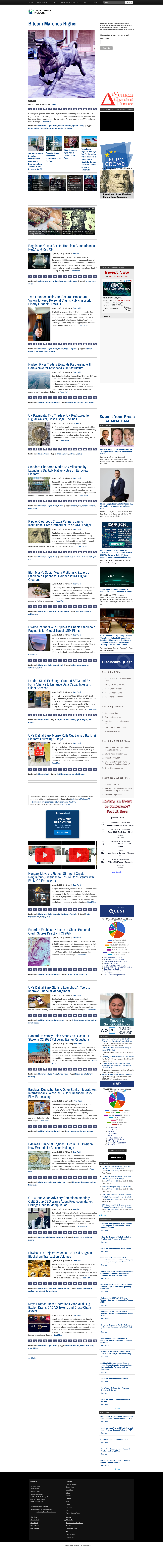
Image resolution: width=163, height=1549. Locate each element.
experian (82, 974)
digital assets (87, 1288)
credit (76, 974)
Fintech (86, 2)
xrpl (29, 559)
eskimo (73, 665)
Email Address (105, 38)
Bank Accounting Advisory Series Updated (117, 1186)
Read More (46, 121)
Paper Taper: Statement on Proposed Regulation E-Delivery (114, 1389)
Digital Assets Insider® (36, 1494)
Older (32, 1358)
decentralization (70, 1345)
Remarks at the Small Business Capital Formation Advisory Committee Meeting (115, 1352)
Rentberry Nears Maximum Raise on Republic (118, 1056)
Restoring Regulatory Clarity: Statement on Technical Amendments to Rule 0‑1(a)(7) (116, 1327)
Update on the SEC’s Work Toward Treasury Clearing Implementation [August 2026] (116, 1300)
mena (79, 665)
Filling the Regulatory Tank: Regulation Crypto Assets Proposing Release (115, 1238)
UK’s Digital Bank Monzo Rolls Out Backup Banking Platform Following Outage (62, 737)
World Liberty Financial (47, 351)
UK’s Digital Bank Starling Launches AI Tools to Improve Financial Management (59, 989)
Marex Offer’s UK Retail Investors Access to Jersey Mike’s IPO (44, 232)
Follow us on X (117, 1157)
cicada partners (70, 557)
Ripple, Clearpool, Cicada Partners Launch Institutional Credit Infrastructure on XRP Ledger (59, 523)
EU (38, 917)
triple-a (39, 668)
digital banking (79, 1020)
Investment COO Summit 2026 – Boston (121, 845)
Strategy (81, 125)
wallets (79, 454)
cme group (80, 1237)
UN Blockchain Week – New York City (121, 825)
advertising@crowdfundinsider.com (46, 1512)
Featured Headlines (64, 125)
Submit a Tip (69, 1520)
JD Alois (53, 104)
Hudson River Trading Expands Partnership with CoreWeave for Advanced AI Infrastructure (60, 366)
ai (66, 974)
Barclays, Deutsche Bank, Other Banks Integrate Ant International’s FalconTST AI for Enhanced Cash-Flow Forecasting (62, 1093)
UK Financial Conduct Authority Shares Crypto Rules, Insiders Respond (88, 185)
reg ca (91, 281)
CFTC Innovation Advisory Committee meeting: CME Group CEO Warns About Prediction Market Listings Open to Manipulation (60, 1201)
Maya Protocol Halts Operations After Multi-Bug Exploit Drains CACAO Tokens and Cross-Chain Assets (59, 1307)
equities (31, 1291)
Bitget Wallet (44, 128)
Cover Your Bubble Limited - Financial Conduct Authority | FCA (115, 1450)
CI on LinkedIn (34, 1523)
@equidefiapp (47, 802)
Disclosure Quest (35, 1491)
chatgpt (70, 974)
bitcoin (30, 128)
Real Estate (69, 1507)
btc (82, 1074)
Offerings (54, 2)
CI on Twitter (33, 1517)
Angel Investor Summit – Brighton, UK (121, 854)
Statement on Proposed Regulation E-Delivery (115, 1400)
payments (65, 454)
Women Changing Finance (73, 1513)
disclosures (85, 1182)
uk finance (72, 454)
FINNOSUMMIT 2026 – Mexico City (120, 862)
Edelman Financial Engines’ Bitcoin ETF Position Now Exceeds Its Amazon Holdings (60, 1146)
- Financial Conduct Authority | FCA (114, 1439)
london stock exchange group (70, 719)
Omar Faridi (77, 308)
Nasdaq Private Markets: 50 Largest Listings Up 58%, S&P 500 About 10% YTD (54, 185)
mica (48, 917)
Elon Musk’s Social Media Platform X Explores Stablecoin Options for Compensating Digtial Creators (58, 576)
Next (94, 854)
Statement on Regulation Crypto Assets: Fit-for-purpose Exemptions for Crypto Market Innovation (116, 1225)
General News (63, 1074)
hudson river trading (81, 402)
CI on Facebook (34, 1520)
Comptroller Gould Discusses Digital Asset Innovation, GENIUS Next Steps (117, 1167)
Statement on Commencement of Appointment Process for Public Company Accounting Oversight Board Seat (116, 1260)
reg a (86, 281)
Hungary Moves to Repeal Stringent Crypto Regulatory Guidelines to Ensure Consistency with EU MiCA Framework (61, 877)
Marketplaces (42, 2)
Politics (68, 1493)
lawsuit (30, 351)
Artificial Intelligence (45, 402)
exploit (82, 1345)
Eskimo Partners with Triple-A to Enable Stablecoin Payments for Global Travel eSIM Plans (61, 629)
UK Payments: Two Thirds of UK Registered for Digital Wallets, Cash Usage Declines (59, 417)
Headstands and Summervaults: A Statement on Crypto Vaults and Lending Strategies (116, 1340)
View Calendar (117, 872)
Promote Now (62, 832)
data (58, 719)
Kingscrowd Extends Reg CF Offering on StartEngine (77, 232)
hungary (43, 917)
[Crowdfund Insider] (40, 16)
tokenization (32, 508)
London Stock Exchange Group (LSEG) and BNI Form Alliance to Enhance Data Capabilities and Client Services (59, 684)
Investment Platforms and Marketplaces (51, 1237)
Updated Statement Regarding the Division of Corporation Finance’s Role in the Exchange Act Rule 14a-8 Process (117, 1273)
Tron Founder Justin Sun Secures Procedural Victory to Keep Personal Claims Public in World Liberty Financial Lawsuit (59, 300)
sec (31, 284)
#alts (73, 799)
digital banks (61, 774)
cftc (74, 1237)
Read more (105, 1231)
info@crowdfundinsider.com (40, 1506)
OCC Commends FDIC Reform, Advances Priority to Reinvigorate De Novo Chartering (117, 1195)
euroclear (74, 506)
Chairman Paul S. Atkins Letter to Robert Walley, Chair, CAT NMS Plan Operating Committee (116, 1286)
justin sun (88, 348)
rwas (79, 506)
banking (83, 1131)
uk (86, 719)
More (96, 2)
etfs (85, 1074)
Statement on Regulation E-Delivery (114, 1378)
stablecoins (32, 614)
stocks (45, 1291)
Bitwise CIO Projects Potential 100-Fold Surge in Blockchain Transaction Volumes (60, 1254)
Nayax (59, 454)
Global (46, 454)
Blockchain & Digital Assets (70, 2)
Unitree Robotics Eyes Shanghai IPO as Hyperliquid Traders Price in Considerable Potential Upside (116, 1065)
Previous (31, 854)
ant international (74, 1131)
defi (78, 1345)
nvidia (91, 402)
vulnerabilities (33, 1348)
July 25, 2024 (65, 804)
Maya (91, 1345)
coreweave (69, 402)
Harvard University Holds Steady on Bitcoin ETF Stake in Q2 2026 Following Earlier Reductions (59, 1037)
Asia (67, 1510)
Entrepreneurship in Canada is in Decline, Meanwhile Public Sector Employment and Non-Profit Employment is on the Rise (37, 182)
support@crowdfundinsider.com (43, 1509)
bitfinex (36, 128)
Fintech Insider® (34, 1488)
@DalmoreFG (84, 799)
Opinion (75, 125)
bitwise (79, 1288)
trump (36, 351)
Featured (30, 2)
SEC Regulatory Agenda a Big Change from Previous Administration (70, 185)
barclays (90, 1131)
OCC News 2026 (112, 1171)
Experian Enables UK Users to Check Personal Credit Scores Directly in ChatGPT (59, 931)
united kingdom (80, 774)
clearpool (79, 557)
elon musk (80, 611)
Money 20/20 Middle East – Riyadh (121, 832)
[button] (45, 855)
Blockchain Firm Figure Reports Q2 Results (117, 1074)
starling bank (89, 1020)
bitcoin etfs (76, 1182)
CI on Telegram (34, 1528)
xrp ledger (92, 557)
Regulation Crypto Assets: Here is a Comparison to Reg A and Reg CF (61, 247)
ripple (86, 557)
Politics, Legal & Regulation (48, 281)
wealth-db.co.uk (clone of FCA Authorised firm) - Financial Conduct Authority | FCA (116, 1417)
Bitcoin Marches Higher (52, 23)
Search (129, 2)
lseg (83, 719)
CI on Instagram (34, 1526)
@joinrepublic (35, 802)
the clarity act (68, 128)
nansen (51, 128)
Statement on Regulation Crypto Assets (115, 1248)
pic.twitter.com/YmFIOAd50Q (64, 802)
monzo (68, 774)
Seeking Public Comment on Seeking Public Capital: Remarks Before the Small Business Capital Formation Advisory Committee (116, 1366)
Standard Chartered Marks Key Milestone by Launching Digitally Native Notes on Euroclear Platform (58, 470)
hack (87, 1345)
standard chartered (88, 506)
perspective (59, 128)
